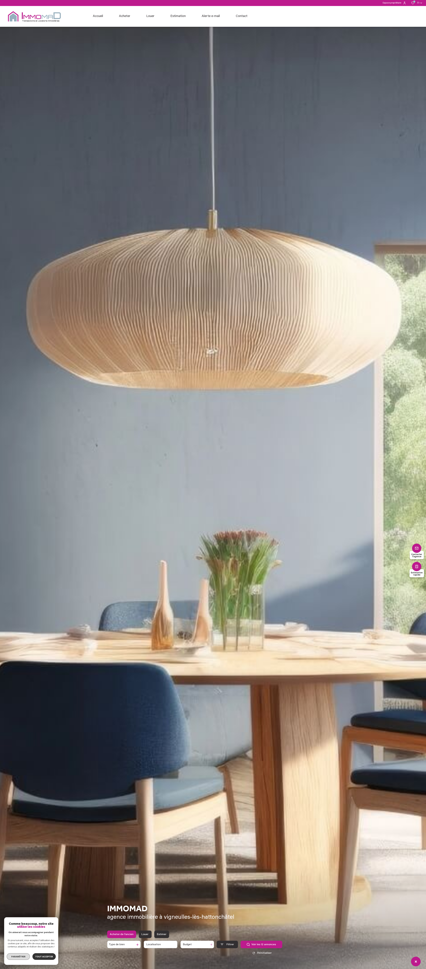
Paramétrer (18, 956)
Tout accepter (44, 956)
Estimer (161, 934)
